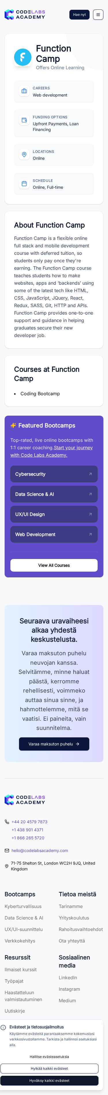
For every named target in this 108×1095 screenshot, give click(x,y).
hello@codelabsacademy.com (40, 850)
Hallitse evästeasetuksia (49, 1056)
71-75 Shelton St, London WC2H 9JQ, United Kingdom (53, 866)
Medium (67, 1000)
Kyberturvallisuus (23, 906)
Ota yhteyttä (72, 941)
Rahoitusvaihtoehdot (81, 929)
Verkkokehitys (20, 941)
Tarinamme (71, 906)
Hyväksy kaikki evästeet (49, 1080)
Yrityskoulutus (74, 918)
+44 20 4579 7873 (30, 821)
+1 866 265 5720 (28, 837)
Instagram (69, 989)
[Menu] (98, 14)
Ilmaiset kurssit (21, 969)
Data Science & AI (24, 918)
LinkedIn (68, 977)
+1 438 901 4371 (27, 829)
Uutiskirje (15, 1011)
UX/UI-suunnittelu (24, 929)
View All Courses (54, 565)
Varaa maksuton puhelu (51, 743)
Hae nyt (79, 14)
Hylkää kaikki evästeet (49, 1068)
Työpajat (14, 981)
